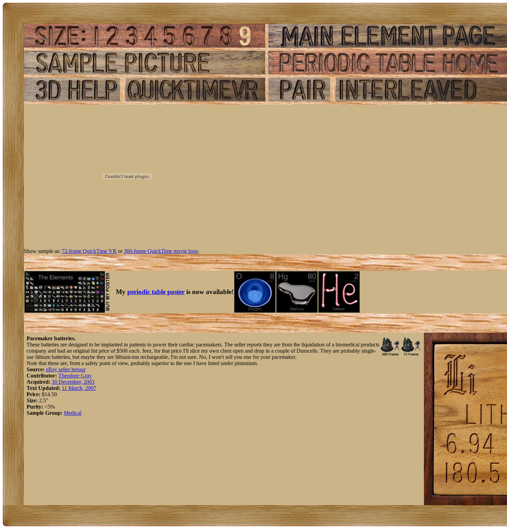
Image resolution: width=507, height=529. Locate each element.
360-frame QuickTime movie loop (161, 251)
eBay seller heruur (66, 369)
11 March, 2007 (79, 388)
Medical (72, 413)
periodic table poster (156, 291)
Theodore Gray (75, 376)
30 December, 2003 (73, 382)
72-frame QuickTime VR (89, 251)
